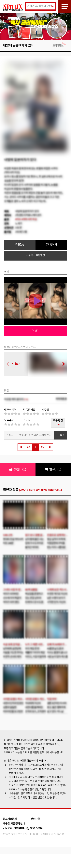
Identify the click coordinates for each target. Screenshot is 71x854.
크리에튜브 (57, 45)
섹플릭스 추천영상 (35, 255)
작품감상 (19, 244)
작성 (61, 435)
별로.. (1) (54, 469)
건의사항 (35, 818)
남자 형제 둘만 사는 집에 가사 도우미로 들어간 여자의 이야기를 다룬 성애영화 (34, 547)
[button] (62, 364)
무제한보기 (51, 244)
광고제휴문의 (10, 818)
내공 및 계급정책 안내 (14, 823)
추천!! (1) (19, 469)
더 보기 (35, 330)
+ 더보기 (16, 363)
